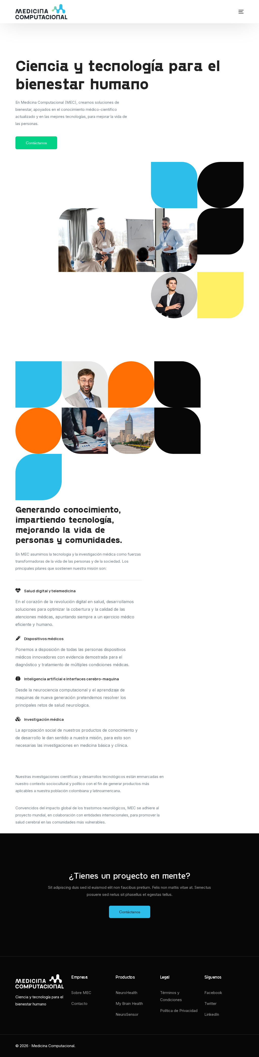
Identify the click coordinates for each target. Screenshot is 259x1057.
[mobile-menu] (236, 11)
